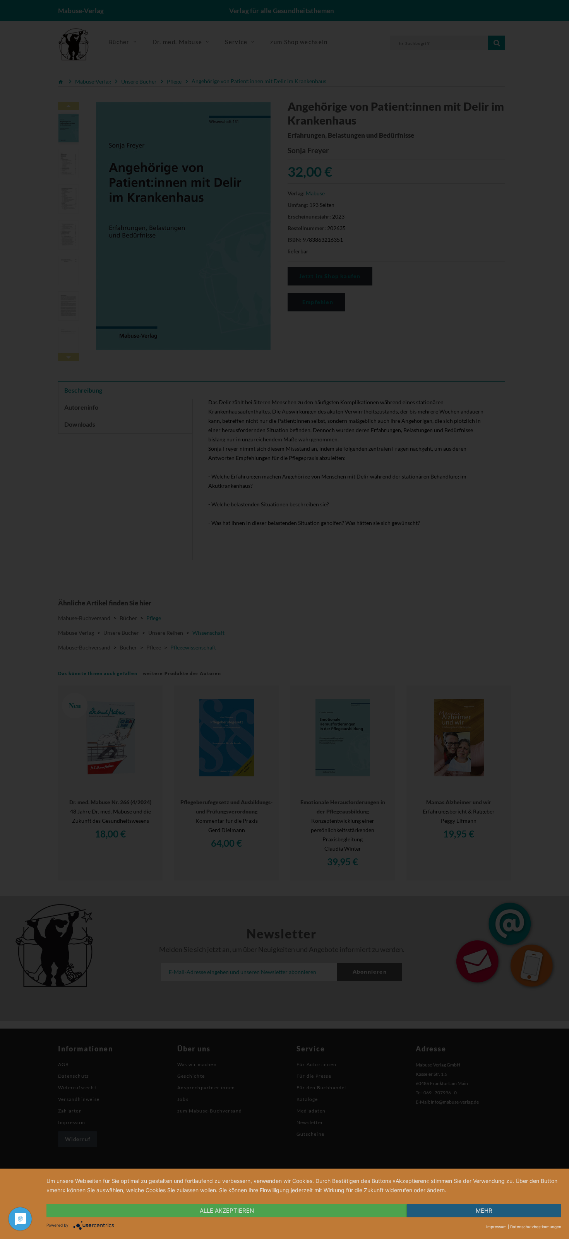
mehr (484, 1210)
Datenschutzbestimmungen (535, 1226)
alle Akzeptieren (227, 1210)
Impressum (496, 1226)
